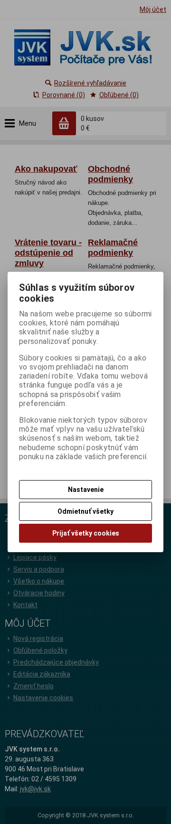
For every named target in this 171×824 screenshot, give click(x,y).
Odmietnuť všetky (85, 511)
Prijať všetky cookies (85, 533)
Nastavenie (86, 489)
